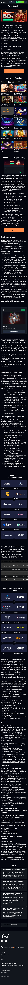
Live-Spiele (9, 82)
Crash (16, 81)
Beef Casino (4, 972)
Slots (23, 81)
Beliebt (3, 81)
